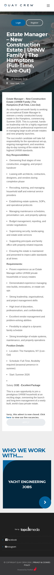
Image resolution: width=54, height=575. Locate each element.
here (8, 417)
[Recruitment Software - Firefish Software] (27, 570)
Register (34, 22)
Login (18, 22)
